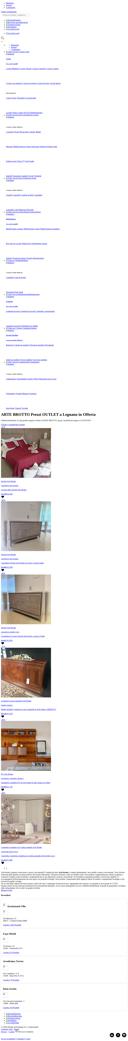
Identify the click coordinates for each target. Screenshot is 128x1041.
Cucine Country (52, 69)
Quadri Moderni (22, 394)
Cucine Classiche (39, 69)
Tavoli (30, 176)
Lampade (9, 301)
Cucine (26, 52)
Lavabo (19, 244)
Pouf (27, 161)
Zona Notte (31, 178)
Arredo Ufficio (33, 379)
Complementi (34, 362)
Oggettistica (10, 394)
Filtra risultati (19, 425)
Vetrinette (37, 176)
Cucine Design (26, 69)
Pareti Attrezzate (32, 147)
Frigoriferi (21, 98)
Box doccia (10, 244)
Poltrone (43, 147)
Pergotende (49, 345)
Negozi (9, 5)
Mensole (9, 147)
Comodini (10, 210)
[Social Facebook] (118, 1037)
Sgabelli (9, 176)
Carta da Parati (20, 277)
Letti (16, 210)
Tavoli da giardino (40, 360)
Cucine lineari (55, 83)
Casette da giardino (21, 345)
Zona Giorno (33, 115)
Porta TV (21, 161)
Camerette (16, 195)
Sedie (32, 161)
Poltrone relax (11, 161)
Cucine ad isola (43, 83)
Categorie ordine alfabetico (14, 340)
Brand (16, 1029)
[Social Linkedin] (112, 1037)
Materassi (22, 210)
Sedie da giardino (13, 360)
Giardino (33, 328)
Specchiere (10, 408)
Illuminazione (34, 294)
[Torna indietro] (10, 54)
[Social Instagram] (124, 1037)
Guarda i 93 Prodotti (11, 953)
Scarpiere (32, 394)
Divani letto (24, 132)
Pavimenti (10, 292)
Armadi (9, 195)
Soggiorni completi (20, 176)
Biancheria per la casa (47, 379)
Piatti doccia (27, 244)
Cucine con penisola (14, 83)
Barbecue (10, 345)
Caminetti (10, 277)
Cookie (11, 1032)
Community (10, 7)
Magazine (10, 3)
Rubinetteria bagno (39, 244)
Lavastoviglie (30, 98)
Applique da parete (13, 326)
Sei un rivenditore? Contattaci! (13, 1039)
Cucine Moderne (12, 69)
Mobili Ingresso (19, 147)
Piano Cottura (17, 113)
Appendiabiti (21, 379)
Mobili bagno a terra (32, 229)
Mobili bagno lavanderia (50, 229)
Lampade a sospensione (45, 311)
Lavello (9, 113)
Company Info (6, 1029)
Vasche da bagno (19, 258)
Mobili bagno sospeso (14, 229)
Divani (16, 132)
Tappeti (18, 408)
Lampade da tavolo (27, 311)
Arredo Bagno (35, 212)
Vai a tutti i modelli (12, 64)
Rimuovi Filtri (6, 890)
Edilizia (25, 260)
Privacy (4, 1032)
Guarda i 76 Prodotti (11, 980)
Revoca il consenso (25, 1032)
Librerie (32, 132)
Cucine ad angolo (29, 83)
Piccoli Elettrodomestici (33, 113)
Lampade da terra (13, 311)
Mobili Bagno (11, 219)
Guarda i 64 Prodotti (11, 1008)
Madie (38, 132)
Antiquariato (11, 379)
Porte (16, 292)
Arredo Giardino (12, 335)
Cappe (8, 98)
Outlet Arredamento (9, 12)
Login (28, 1039)
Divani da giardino (37, 345)
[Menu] (2, 41)
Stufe (21, 292)
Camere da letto (27, 195)
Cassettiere (38, 195)
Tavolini (25, 408)
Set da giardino (26, 360)
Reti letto (30, 210)
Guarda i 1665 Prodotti (12, 925)
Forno (14, 98)
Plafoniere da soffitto (30, 326)
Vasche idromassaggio (35, 258)
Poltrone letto (52, 147)
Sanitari (9, 258)
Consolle (9, 132)
